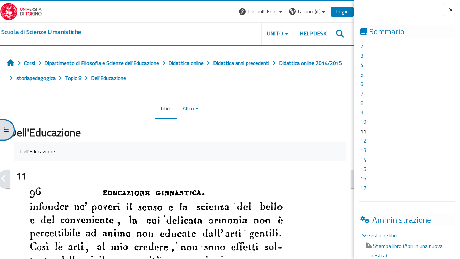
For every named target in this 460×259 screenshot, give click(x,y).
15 (363, 169)
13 (363, 150)
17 (363, 188)
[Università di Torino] (21, 11)
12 (363, 141)
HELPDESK (313, 33)
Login (342, 11)
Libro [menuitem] (166, 108)
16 (363, 178)
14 (363, 159)
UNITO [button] (275, 33)
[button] (261, 11)
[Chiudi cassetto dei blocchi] (450, 10)
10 (363, 122)
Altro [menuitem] (188, 108)
